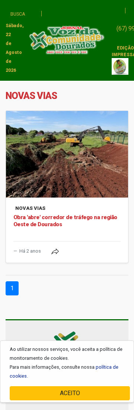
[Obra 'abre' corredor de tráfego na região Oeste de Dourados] (67, 154)
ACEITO (70, 393)
